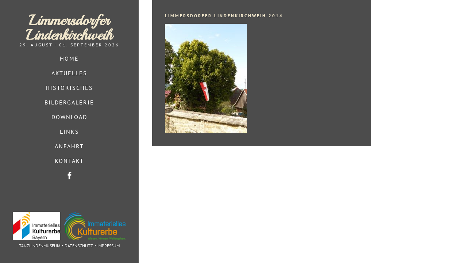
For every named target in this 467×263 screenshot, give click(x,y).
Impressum (108, 245)
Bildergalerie (69, 102)
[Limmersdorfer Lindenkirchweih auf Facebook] (69, 175)
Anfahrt (69, 146)
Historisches (69, 87)
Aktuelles (69, 73)
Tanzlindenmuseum (39, 245)
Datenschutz (79, 245)
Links (69, 131)
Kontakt (69, 160)
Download (69, 117)
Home (69, 58)
